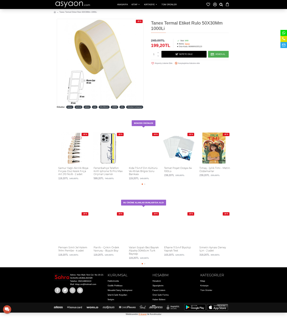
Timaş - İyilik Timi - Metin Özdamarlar (214, 170)
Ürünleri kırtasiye (134, 107)
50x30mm (104, 107)
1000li (114, 107)
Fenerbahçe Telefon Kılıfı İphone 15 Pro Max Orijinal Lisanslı (108, 171)
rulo (94, 107)
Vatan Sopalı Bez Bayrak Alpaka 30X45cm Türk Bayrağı (144, 250)
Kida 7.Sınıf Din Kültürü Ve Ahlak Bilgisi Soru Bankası (143, 171)
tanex (69, 107)
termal (78, 107)
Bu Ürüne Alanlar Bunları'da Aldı (143, 202)
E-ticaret (143, 314)
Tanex (187, 44)
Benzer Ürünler (143, 123)
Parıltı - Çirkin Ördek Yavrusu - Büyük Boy (106, 249)
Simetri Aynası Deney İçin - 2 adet (212, 249)
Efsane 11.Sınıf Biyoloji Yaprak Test (177, 249)
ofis (122, 107)
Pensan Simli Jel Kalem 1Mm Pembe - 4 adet (72, 249)
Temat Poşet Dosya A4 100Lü (178, 170)
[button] (142, 184)
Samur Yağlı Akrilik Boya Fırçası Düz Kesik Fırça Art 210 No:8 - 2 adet (73, 171)
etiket (87, 107)
